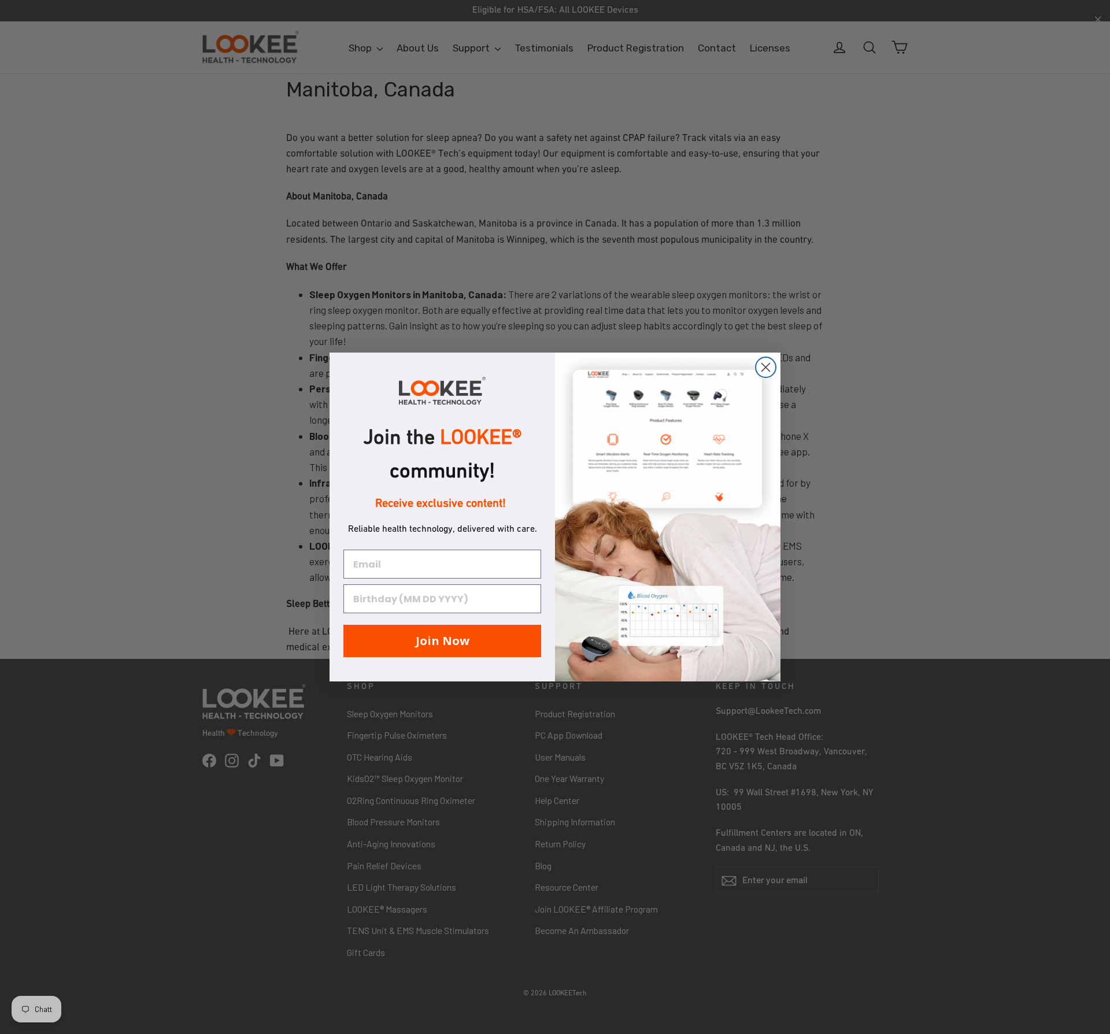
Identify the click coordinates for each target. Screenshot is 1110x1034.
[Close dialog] (766, 367)
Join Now (442, 640)
